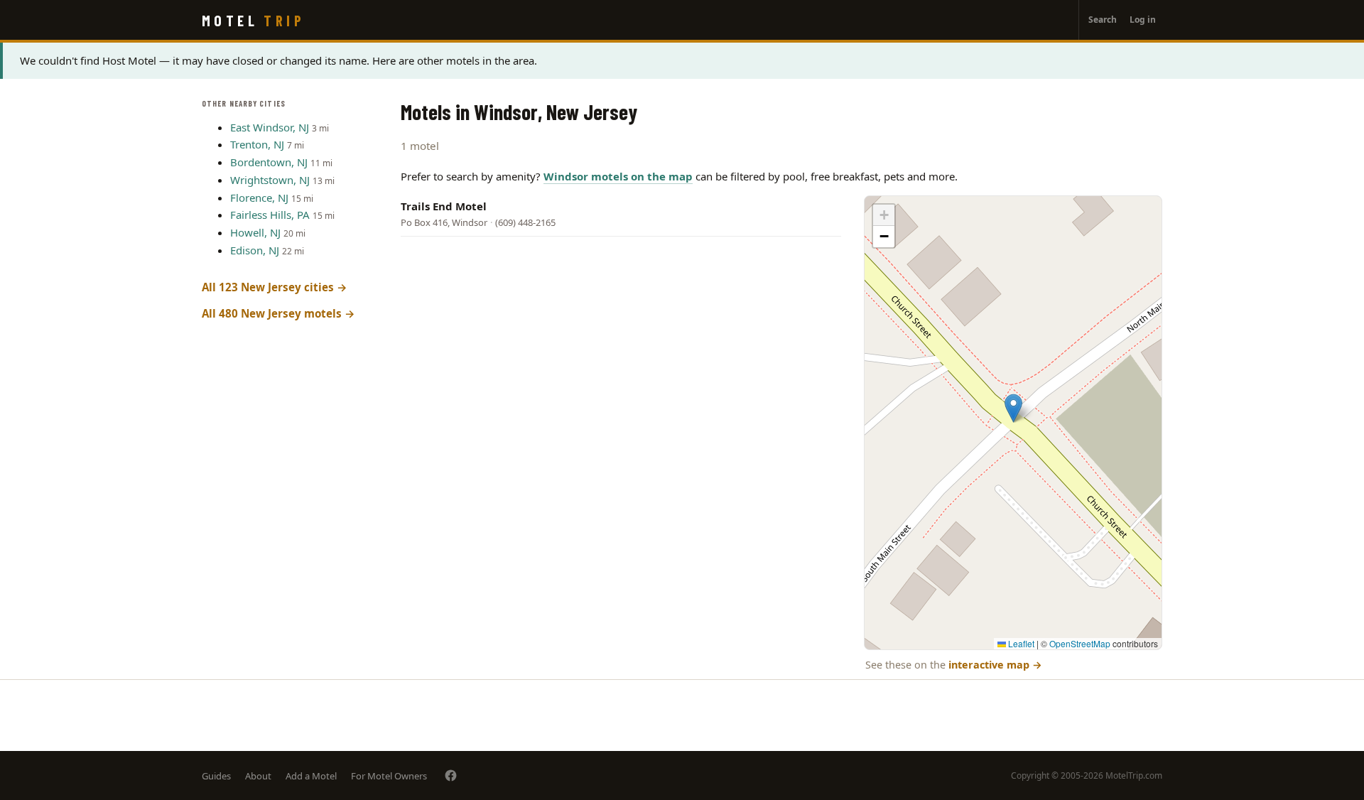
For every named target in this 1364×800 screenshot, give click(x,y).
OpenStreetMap (1079, 643)
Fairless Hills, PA (270, 214)
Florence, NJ (259, 197)
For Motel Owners (389, 775)
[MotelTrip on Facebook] (450, 775)
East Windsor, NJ (269, 127)
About (258, 775)
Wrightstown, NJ (270, 180)
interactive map (995, 664)
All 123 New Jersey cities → (274, 287)
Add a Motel (311, 775)
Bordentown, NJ (269, 162)
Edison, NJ (254, 250)
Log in (1143, 19)
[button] (1013, 408)
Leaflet (1020, 643)
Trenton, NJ (257, 144)
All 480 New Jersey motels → (278, 313)
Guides (216, 775)
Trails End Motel (444, 206)
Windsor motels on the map (618, 176)
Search (1102, 19)
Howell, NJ (255, 232)
